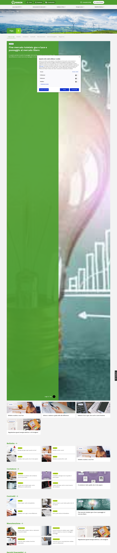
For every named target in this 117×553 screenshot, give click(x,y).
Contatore (25, 36)
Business (39, 2)
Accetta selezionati (44, 89)
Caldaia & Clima (60, 6)
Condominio (51, 2)
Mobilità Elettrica (99, 6)
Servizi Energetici (52, 36)
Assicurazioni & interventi (39, 6)
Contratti (32, 36)
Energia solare (79, 6)
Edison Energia (10, 11)
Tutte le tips (11, 36)
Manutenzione (41, 36)
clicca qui (41, 66)
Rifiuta (64, 89)
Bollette (19, 36)
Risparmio (61, 36)
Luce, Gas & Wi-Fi (16, 6)
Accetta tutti (74, 89)
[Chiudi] (79, 56)
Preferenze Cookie (45, 84)
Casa (30, 2)
